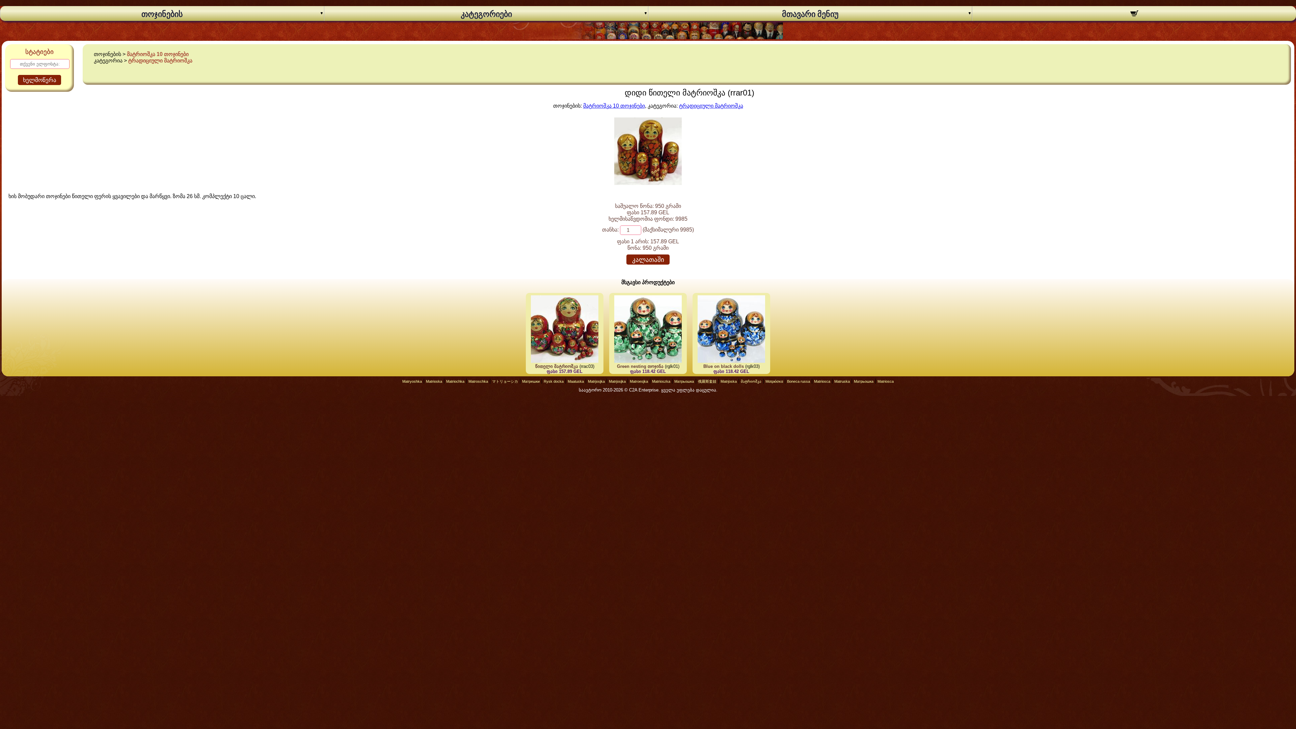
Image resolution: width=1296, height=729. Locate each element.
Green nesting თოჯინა (640, 366)
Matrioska (434, 381)
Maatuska (576, 381)
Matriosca (822, 381)
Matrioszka (661, 381)
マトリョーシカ (505, 381)
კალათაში (648, 259)
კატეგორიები (486, 14)
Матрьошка (684, 381)
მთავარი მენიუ (810, 14)
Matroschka (478, 381)
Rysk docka (554, 381)
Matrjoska (729, 381)
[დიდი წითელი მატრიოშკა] (648, 183)
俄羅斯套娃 (707, 381)
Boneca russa (798, 381)
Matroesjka (639, 381)
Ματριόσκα (774, 381)
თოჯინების (162, 14)
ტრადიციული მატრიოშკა (160, 60)
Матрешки (531, 381)
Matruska (842, 381)
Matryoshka (412, 381)
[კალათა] (1134, 14)
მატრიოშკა (751, 381)
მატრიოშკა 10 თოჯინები (158, 54)
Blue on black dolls (723, 366)
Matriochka (455, 381)
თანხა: (610, 230)
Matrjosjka (596, 381)
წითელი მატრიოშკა (556, 366)
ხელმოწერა (39, 80)
